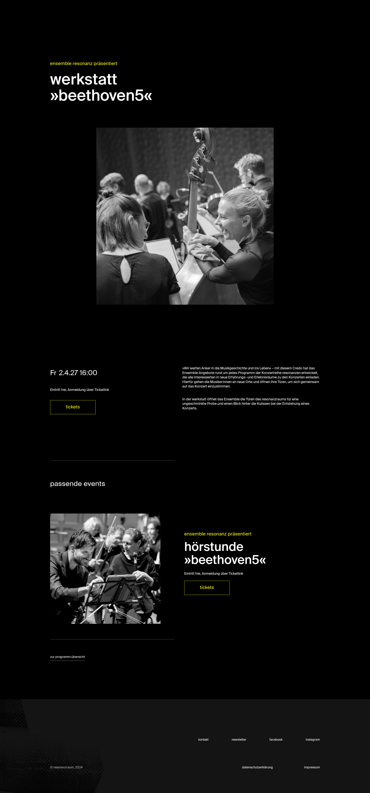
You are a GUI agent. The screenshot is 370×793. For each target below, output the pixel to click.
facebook (276, 739)
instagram (313, 739)
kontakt (203, 739)
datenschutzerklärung (257, 767)
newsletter (239, 739)
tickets (73, 407)
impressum (312, 767)
